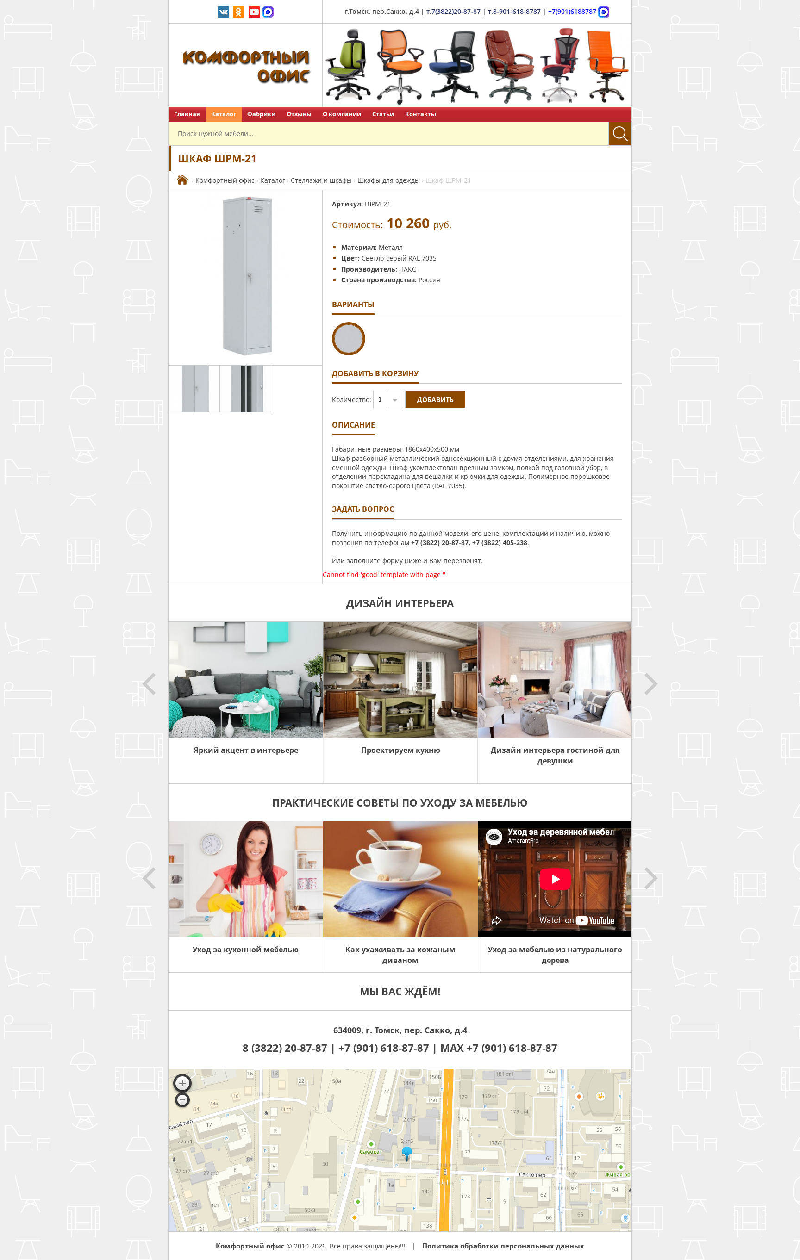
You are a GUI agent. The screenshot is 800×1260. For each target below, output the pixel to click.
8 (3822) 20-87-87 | (290, 1048)
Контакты (420, 114)
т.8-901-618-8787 (514, 11)
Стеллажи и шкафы (321, 180)
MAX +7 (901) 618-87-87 (498, 1048)
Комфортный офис (225, 180)
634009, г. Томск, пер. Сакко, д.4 (400, 1030)
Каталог (223, 114)
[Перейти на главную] (246, 65)
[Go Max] (268, 11)
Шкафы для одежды (388, 180)
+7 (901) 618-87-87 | (388, 1048)
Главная (187, 114)
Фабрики (261, 114)
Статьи (383, 114)
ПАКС (407, 269)
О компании (342, 114)
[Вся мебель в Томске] (182, 180)
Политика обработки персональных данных (503, 1245)
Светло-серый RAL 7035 (399, 258)
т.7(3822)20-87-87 (453, 11)
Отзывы (299, 114)
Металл (391, 247)
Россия (429, 279)
